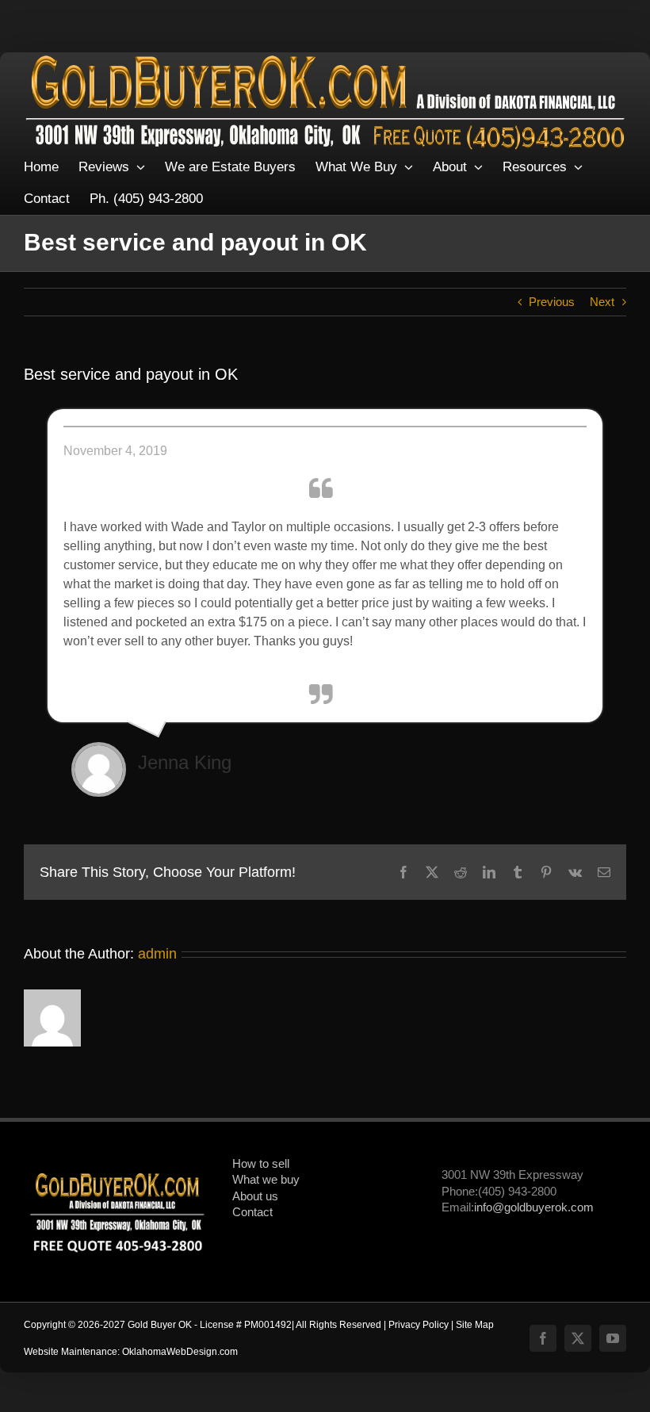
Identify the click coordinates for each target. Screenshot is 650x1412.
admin (157, 954)
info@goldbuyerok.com (534, 1207)
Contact (252, 1212)
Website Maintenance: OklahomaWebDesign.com (131, 1351)
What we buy (266, 1179)
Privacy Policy (418, 1324)
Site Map (475, 1324)
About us (255, 1196)
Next (602, 302)
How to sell (260, 1164)
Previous (552, 302)
